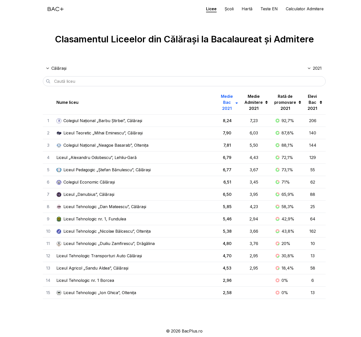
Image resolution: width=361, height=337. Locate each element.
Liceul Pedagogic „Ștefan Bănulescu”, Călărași (107, 169)
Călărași (58, 68)
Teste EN (269, 8)
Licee (211, 8)
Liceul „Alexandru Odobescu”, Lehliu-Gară (96, 157)
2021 (317, 68)
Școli (229, 8)
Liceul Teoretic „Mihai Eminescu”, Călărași (103, 132)
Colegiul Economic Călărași (89, 182)
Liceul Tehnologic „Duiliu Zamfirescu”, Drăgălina (109, 243)
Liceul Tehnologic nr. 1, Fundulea (94, 218)
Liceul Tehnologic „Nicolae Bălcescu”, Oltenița (107, 231)
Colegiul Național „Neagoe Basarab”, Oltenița (105, 145)
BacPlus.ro (192, 330)
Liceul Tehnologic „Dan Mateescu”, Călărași (104, 206)
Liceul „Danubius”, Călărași (88, 194)
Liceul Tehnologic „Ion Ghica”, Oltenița (99, 292)
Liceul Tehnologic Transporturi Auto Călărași (99, 255)
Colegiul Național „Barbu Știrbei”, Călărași (102, 120)
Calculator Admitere (305, 8)
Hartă (247, 8)
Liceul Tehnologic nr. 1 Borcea (85, 280)
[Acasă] (55, 9)
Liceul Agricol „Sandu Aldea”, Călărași (92, 268)
